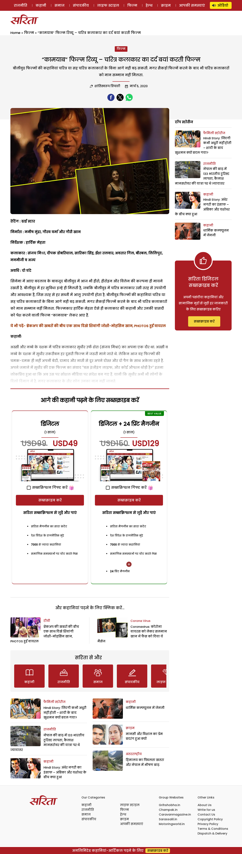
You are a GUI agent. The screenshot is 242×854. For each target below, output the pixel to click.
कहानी (41, 5)
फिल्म (132, 5)
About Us (205, 805)
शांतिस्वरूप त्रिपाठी (107, 86)
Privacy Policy (208, 824)
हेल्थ (149, 5)
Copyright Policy (210, 819)
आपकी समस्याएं (192, 5)
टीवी (46, 621)
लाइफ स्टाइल (108, 5)
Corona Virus (140, 621)
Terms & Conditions (213, 829)
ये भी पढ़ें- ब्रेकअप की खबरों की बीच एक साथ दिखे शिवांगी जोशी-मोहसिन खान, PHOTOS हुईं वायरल (88, 325)
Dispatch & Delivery (212, 833)
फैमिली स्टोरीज (54, 702)
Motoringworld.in (172, 824)
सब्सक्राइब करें (50, 500)
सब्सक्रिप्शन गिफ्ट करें (49, 487)
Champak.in (168, 810)
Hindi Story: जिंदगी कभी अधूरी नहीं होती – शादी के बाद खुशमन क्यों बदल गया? (64, 713)
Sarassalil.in (168, 819)
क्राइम (166, 5)
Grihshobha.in (169, 805)
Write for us (206, 810)
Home (15, 32)
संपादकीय (81, 5)
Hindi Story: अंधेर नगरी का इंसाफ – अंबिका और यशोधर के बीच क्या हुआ (64, 772)
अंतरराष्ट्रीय (134, 754)
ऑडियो (222, 5)
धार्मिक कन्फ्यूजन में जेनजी (145, 708)
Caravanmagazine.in (175, 814)
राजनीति (20, 5)
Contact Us (206, 814)
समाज (59, 5)
